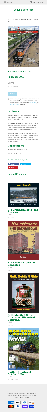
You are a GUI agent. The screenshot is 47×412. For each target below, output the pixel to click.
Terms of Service (24, 397)
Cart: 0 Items (38, 2)
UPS (35, 103)
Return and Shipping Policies (22, 395)
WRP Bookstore (23, 9)
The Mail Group (14, 105)
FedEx (31, 103)
